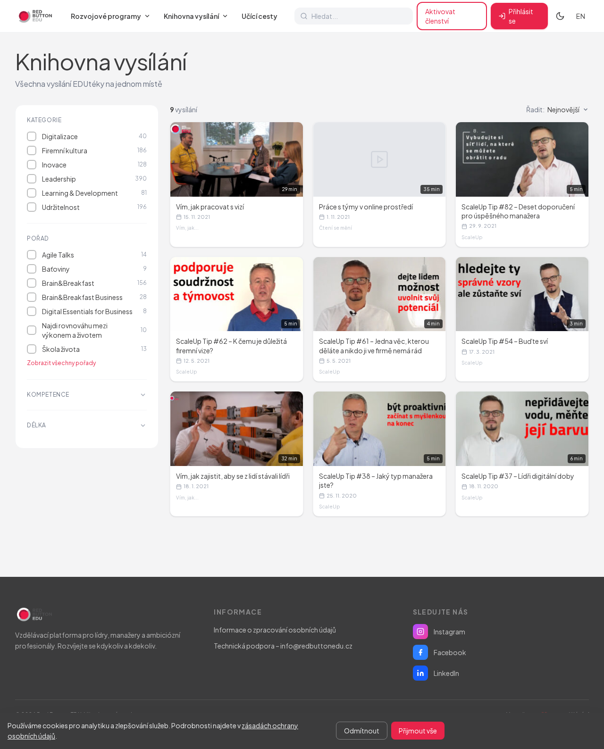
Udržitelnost (94, 207)
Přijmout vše (418, 730)
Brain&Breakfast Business (94, 297)
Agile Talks (94, 254)
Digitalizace (94, 136)
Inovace (94, 164)
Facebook (450, 652)
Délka (36, 425)
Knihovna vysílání (191, 16)
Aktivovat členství (440, 16)
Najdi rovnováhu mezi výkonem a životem (94, 330)
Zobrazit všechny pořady (61, 362)
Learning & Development (94, 193)
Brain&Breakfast (94, 283)
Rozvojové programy (106, 16)
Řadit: (552, 109)
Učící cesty (259, 16)
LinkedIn (446, 673)
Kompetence (48, 394)
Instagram (449, 631)
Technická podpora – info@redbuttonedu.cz (283, 645)
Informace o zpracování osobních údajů (275, 629)
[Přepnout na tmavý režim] (560, 16)
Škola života (94, 349)
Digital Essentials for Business (94, 311)
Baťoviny (94, 269)
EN (580, 16)
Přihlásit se (521, 16)
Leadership (94, 179)
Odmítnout (361, 730)
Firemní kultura (94, 150)
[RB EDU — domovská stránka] (34, 16)
